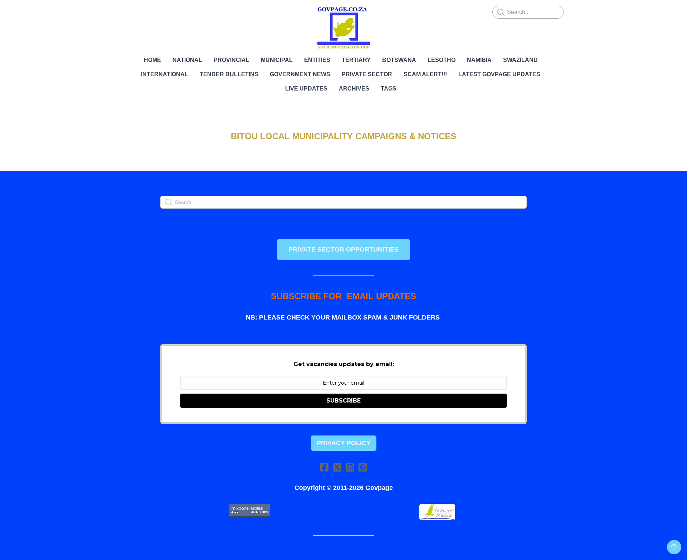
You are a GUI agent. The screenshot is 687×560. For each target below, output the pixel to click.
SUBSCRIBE (343, 400)
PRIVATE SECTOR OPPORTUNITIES (343, 249)
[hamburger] (129, 11)
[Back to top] (674, 547)
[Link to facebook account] (324, 467)
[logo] (343, 28)
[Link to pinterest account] (363, 467)
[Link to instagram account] (350, 467)
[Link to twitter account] (337, 467)
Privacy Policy (344, 443)
